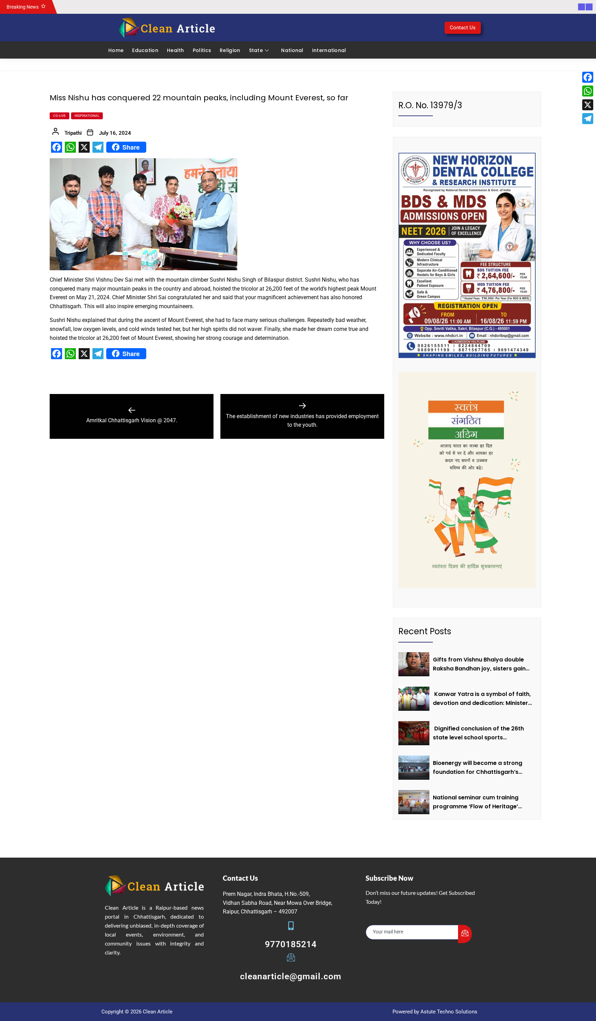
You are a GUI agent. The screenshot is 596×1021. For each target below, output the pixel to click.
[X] (588, 105)
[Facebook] (588, 77)
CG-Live (59, 116)
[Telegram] (588, 118)
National (292, 50)
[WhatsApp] (588, 91)
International (329, 50)
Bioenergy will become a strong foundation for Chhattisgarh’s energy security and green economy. (477, 767)
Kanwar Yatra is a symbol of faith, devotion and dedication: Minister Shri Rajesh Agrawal (482, 698)
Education (145, 50)
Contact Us (463, 27)
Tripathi (73, 133)
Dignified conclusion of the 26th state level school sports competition (478, 733)
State (256, 50)
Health (175, 50)
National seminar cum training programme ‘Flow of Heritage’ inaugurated (475, 802)
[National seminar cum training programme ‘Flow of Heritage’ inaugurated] (413, 802)
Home (115, 50)
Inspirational (86, 116)
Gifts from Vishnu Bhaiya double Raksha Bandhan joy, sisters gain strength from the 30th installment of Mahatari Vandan (482, 664)
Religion (230, 50)
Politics (202, 50)
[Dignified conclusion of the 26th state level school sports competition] (413, 733)
